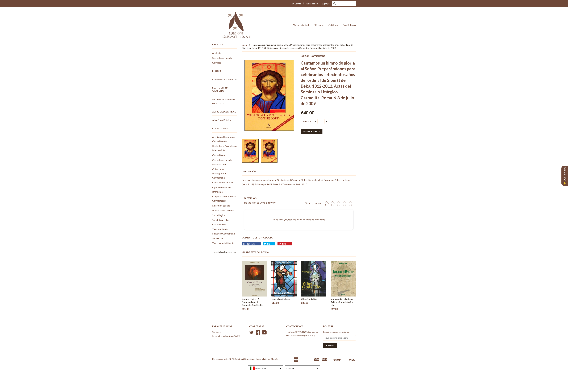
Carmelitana (218, 155)
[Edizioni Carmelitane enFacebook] (258, 333)
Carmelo (216, 62)
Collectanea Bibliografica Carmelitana (219, 173)
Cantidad (306, 121)
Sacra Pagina (218, 215)
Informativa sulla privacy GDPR (226, 336)
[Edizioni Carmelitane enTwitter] (251, 333)
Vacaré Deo (218, 238)
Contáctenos (349, 25)
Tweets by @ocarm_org (224, 251)
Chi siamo (318, 25)
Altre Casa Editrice (221, 120)
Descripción (249, 171)
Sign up (325, 3)
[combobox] (265, 368)
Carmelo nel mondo (222, 57)
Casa (244, 45)
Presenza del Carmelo (223, 210)
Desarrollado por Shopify (267, 359)
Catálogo (333, 25)
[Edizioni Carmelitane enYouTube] (264, 333)
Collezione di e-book (222, 79)
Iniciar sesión (312, 3)
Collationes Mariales (222, 182)
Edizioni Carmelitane (246, 359)
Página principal (300, 25)
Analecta (216, 53)
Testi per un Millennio (223, 243)
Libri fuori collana (221, 205)
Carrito (297, 3)
